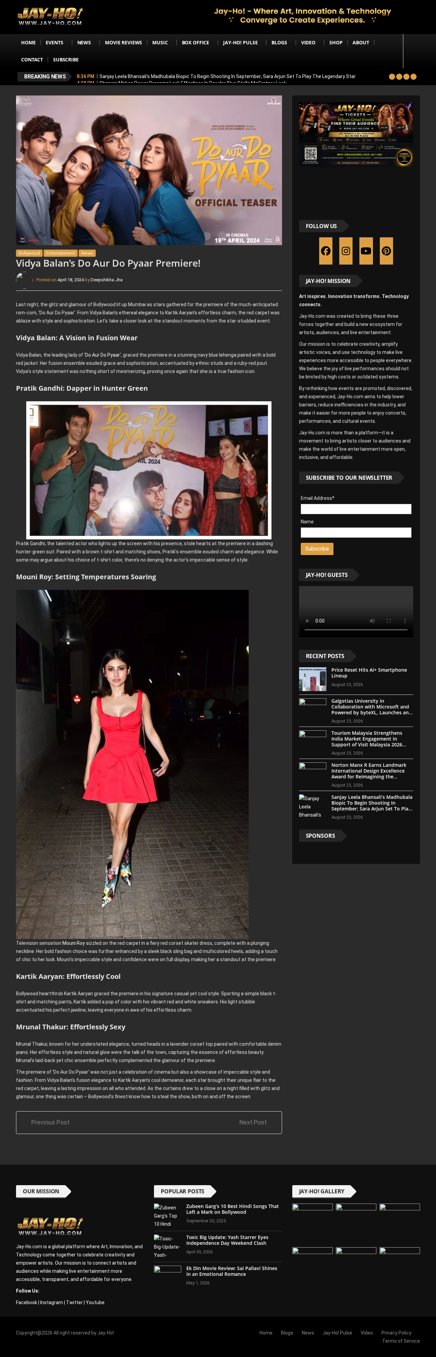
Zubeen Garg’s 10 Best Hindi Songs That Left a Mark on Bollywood (232, 1209)
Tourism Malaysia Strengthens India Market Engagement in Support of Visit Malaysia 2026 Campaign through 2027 (366, 741)
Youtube (95, 1302)
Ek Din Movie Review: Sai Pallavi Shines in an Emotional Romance (231, 1271)
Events (54, 42)
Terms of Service (401, 1341)
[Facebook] (325, 251)
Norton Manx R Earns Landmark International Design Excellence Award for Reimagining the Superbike (368, 773)
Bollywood (29, 253)
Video (308, 42)
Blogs (279, 42)
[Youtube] (366, 251)
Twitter (74, 1302)
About (361, 42)
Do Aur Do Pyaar (102, 355)
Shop (335, 42)
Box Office (195, 42)
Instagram (51, 1302)
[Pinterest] (386, 251)
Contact (32, 59)
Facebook (26, 1302)
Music (160, 42)
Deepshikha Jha (107, 280)
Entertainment (60, 253)
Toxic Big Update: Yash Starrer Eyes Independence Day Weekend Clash (227, 1240)
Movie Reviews (123, 42)
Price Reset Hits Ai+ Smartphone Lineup (369, 673)
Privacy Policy (396, 1333)
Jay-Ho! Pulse (240, 42)
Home (28, 42)
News (84, 42)
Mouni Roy (73, 943)
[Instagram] (346, 251)
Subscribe (66, 59)
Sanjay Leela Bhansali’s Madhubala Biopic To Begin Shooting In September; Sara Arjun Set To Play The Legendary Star (227, 76)
